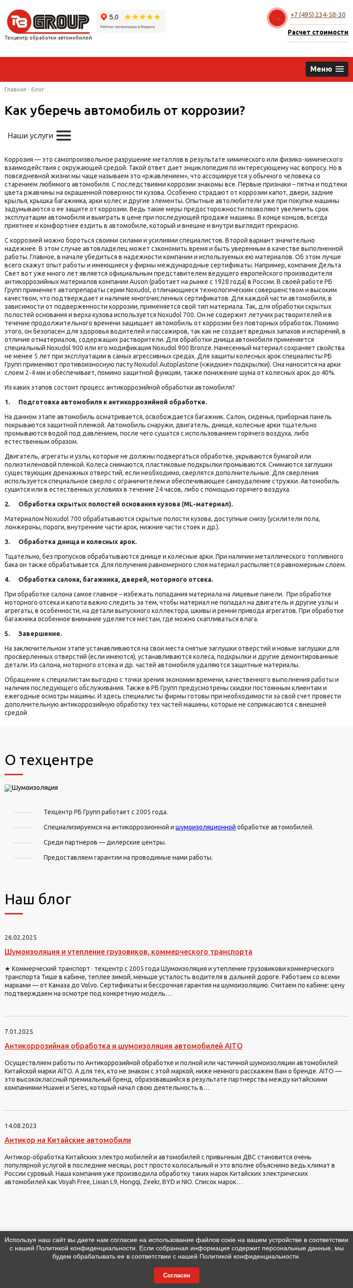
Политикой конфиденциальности (86, 1248)
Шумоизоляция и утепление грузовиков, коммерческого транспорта (128, 952)
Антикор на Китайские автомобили (68, 1140)
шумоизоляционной (206, 827)
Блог (37, 89)
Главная (15, 89)
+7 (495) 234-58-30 (318, 14)
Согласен (176, 1275)
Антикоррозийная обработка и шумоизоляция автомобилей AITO (124, 1046)
